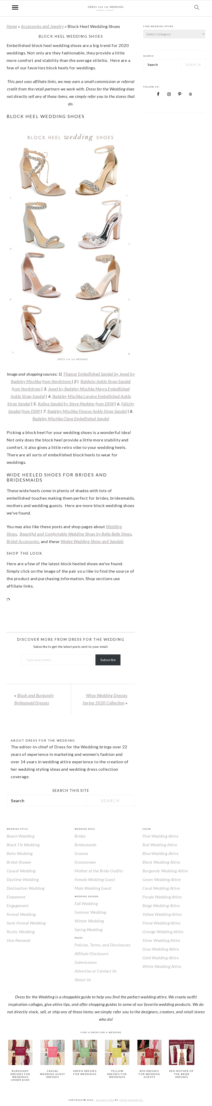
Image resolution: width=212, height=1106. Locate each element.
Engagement (18, 905)
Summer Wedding (90, 912)
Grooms (81, 853)
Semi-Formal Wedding (26, 922)
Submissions (86, 962)
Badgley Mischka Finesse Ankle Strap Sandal (87, 411)
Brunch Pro (105, 1100)
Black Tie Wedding (23, 844)
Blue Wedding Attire (160, 853)
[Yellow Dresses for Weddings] (117, 1052)
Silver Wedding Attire (161, 940)
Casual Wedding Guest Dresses (52, 1073)
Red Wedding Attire (159, 844)
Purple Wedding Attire (162, 896)
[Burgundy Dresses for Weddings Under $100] (20, 1052)
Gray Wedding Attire (160, 948)
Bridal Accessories (23, 541)
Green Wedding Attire (161, 879)
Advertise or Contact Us (96, 970)
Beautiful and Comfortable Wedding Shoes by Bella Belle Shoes (75, 533)
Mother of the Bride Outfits (99, 870)
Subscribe (108, 660)
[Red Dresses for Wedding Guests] (149, 1052)
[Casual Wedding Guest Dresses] (52, 1052)
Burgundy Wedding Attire (165, 870)
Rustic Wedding (21, 931)
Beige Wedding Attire (161, 905)
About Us (83, 979)
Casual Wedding (21, 870)
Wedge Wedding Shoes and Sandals (92, 541)
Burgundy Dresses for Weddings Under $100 (20, 1075)
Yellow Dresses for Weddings (117, 1073)
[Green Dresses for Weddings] (85, 1052)
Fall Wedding (86, 903)
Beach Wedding (20, 835)
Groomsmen (85, 862)
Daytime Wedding (23, 879)
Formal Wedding (21, 914)
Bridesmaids (85, 844)
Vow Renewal (18, 940)
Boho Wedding (20, 853)
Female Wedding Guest (95, 879)
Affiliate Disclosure (91, 953)
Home (12, 26)
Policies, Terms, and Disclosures (102, 944)
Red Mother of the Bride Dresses (181, 1073)
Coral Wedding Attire (161, 888)
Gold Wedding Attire (160, 957)
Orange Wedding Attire (162, 931)
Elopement (16, 896)
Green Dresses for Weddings (85, 1072)
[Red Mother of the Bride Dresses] (181, 1052)
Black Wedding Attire (161, 862)
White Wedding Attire (161, 966)
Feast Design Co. (131, 1100)
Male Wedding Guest (93, 888)
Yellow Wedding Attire (162, 914)
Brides (80, 835)
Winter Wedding (89, 920)
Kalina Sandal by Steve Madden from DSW (76, 403)
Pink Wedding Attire (160, 835)
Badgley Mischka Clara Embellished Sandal (71, 418)
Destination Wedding (26, 888)
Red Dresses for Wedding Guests (149, 1073)
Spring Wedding (89, 929)
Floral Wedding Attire (161, 922)
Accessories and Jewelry (42, 26)
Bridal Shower (19, 862)
